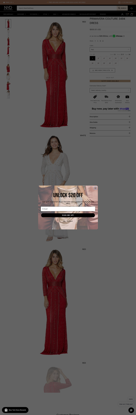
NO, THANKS (68, 221)
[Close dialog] (95, 188)
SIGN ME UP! (68, 215)
